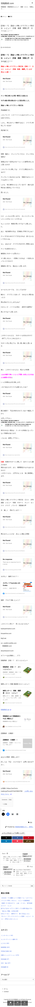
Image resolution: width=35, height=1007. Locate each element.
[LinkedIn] (6, 841)
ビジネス (5, 943)
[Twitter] (6, 837)
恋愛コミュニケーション (10, 955)
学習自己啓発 (6, 951)
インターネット (7, 935)
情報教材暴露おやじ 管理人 (24, 827)
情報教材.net (5, 710)
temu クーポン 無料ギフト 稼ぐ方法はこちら (15, 913)
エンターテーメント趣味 (9, 939)
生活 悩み (5, 963)
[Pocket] (17, 841)
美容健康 (4, 967)
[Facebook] (17, 837)
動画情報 (5, 947)
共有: (5, 804)
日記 (31, 822)
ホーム (4, 16)
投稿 (11, 16)
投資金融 (5, 959)
